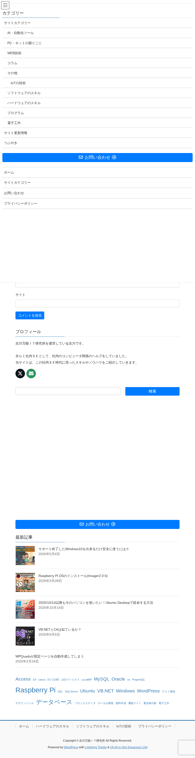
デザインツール (24, 703)
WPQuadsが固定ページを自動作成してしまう (49, 656)
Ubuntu (87, 690)
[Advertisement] (97, 458)
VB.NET (105, 690)
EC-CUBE (53, 679)
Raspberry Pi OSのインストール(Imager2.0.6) (73, 576)
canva (41, 679)
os (128, 679)
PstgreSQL (138, 679)
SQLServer (71, 691)
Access (23, 678)
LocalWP (87, 679)
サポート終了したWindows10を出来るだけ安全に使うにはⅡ (84, 549)
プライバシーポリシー (154, 726)
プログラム (15, 113)
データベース (54, 702)
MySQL (101, 678)
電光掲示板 (149, 703)
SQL (60, 691)
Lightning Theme (96, 747)
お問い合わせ (14, 193)
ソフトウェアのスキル (92, 726)
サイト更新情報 (15, 133)
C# (34, 679)
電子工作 (164, 703)
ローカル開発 (105, 703)
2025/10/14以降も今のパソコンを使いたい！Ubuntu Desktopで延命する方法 (96, 602)
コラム (12, 63)
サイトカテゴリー (17, 23)
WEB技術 (14, 53)
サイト (20, 295)
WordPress (148, 690)
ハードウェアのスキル (52, 726)
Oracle (118, 678)
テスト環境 (168, 691)
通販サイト (134, 703)
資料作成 (121, 703)
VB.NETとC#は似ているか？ (60, 629)
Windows (125, 690)
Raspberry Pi (35, 690)
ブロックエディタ (85, 703)
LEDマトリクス (70, 679)
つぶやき (10, 143)
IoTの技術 (123, 726)
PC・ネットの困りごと (24, 43)
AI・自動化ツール (20, 33)
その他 (12, 73)
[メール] (31, 373)
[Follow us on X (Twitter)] (20, 373)
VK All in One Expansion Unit (128, 747)
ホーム (24, 726)
